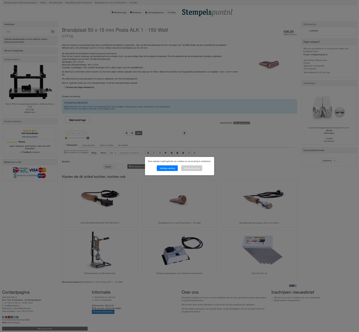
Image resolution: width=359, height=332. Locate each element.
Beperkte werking (191, 168)
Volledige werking (167, 168)
